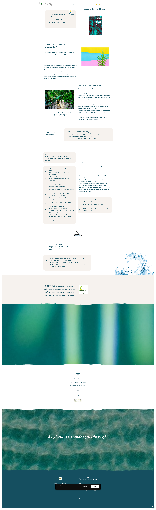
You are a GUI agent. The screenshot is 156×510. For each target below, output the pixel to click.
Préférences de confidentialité (84, 487)
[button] (153, 507)
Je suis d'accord (95, 487)
